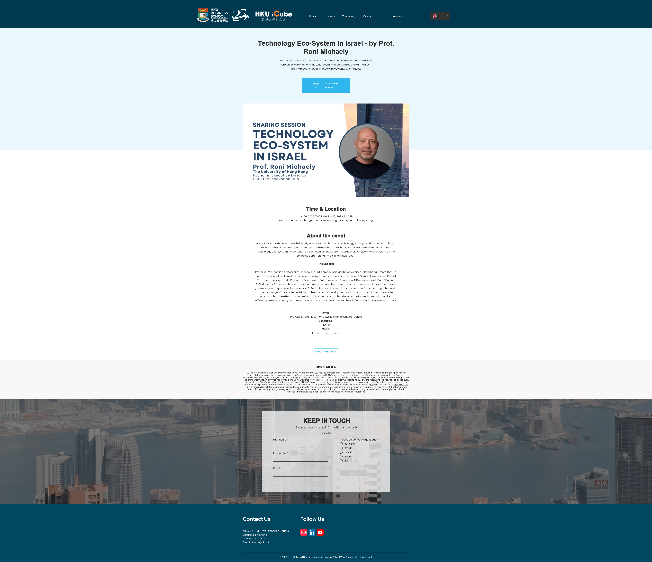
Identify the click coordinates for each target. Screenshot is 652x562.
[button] (349, 14)
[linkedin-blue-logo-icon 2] (312, 532)
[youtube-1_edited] (320, 532)
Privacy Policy (331, 557)
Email (276, 468)
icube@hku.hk (401, 384)
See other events (326, 87)
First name (279, 439)
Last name (279, 453)
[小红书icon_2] (303, 532)
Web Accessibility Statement (356, 557)
